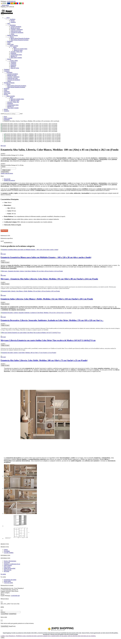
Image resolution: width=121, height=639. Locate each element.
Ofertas (6, 549)
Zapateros (13, 22)
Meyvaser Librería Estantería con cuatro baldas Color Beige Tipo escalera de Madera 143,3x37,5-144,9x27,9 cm (48, 340)
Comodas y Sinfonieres (17, 29)
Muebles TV (14, 56)
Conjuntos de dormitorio (17, 32)
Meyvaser (3, 145)
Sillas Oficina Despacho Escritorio (19, 40)
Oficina (10, 37)
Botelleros (10, 41)
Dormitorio (11, 25)
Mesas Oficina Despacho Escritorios (20, 38)
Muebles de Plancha (12, 35)
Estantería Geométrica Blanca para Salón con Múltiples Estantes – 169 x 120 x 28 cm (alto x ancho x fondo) (46, 257)
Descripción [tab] (7, 179)
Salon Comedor (12, 45)
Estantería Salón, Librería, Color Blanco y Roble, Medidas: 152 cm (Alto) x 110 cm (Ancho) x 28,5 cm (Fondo (47, 299)
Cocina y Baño (12, 60)
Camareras (13, 63)
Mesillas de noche (15, 28)
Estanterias (13, 53)
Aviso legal (7, 562)
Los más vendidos (8, 552)
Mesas (13, 47)
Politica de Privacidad (9, 568)
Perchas (13, 20)
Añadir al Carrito (5, 262)
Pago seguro (7, 567)
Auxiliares (11, 19)
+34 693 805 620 (11, 1)
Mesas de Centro (18, 50)
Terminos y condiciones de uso (12, 564)
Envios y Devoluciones (10, 561)
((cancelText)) (4, 613)
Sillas (8, 23)
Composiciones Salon (16, 54)
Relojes (9, 59)
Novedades (7, 551)
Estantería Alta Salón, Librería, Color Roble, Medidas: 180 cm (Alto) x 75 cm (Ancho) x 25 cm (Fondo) (44, 360)
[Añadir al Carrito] (1, 274)
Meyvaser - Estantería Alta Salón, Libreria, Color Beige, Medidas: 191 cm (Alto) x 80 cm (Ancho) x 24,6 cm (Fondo (49, 279)
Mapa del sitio (7, 570)
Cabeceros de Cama (16, 31)
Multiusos (13, 66)
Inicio (7, 17)
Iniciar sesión (7, 581)
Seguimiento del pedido (10, 579)
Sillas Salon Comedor (16, 57)
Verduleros (13, 62)
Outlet (8, 43)
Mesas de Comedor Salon (20, 48)
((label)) (3, 612)
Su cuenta (3, 574)
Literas (12, 34)
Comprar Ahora (4, 171)
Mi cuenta (6, 571)
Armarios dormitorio (16, 26)
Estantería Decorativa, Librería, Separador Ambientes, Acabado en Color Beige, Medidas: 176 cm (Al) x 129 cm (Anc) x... (52, 320)
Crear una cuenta (8, 582)
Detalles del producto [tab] (9, 180)
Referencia (4, 235)
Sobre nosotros (8, 565)
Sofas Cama (10, 44)
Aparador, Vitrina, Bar (16, 51)
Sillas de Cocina (15, 68)
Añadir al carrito (5, 170)
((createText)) (12, 613)
